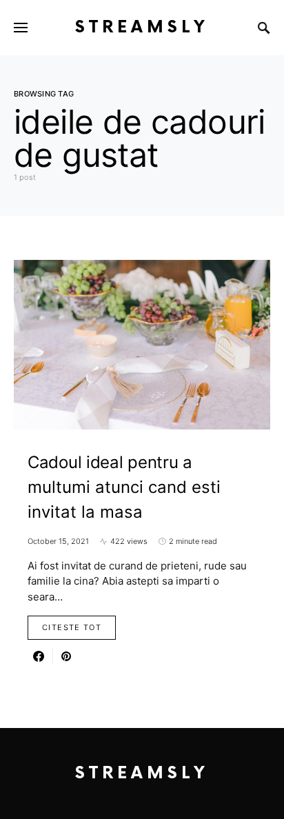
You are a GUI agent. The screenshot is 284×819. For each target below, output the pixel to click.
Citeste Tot (71, 627)
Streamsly (142, 27)
